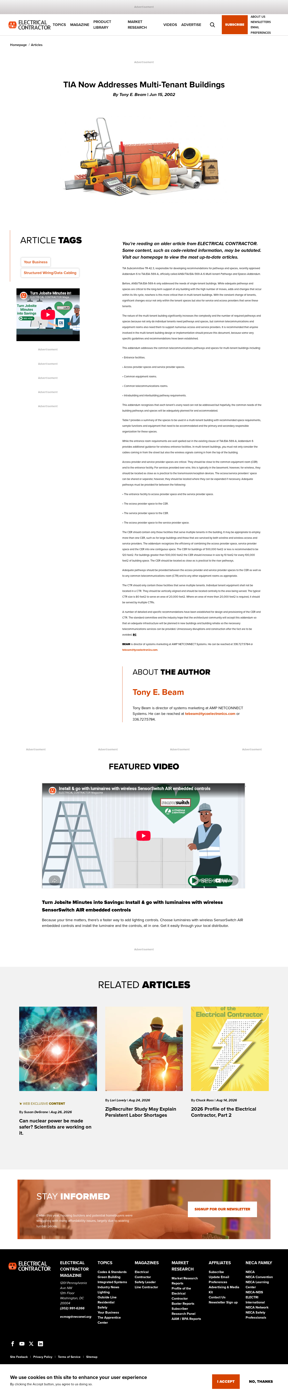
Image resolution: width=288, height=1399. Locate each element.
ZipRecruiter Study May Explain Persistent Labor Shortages (140, 1112)
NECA (250, 1272)
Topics (59, 24)
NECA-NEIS (254, 1292)
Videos (170, 24)
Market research (137, 25)
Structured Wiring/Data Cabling (50, 272)
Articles (37, 45)
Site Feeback (19, 1357)
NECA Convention (259, 1277)
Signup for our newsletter (222, 1209)
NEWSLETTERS (261, 22)
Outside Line (107, 1297)
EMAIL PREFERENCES (261, 30)
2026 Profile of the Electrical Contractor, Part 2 (223, 1112)
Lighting (104, 1292)
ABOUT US (258, 17)
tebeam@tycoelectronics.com (139, 650)
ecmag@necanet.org (75, 1317)
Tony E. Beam (158, 692)
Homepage (18, 45)
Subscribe (234, 25)
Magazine (79, 24)
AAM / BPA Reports (186, 1319)
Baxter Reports (183, 1304)
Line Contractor (146, 1287)
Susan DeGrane (36, 1112)
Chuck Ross (205, 1100)
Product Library (102, 25)
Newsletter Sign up (223, 1302)
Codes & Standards (112, 1272)
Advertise (191, 24)
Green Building (109, 1277)
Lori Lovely (118, 1100)
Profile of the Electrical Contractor (181, 1293)
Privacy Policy (42, 1357)
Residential (106, 1302)
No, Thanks (261, 1381)
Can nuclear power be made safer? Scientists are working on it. (55, 1127)
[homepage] (29, 24)
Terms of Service (69, 1357)
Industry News (108, 1287)
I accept (226, 1381)
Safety (102, 1307)
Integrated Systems (112, 1282)
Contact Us (217, 1297)
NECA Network (257, 1307)
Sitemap (91, 1357)
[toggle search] (212, 25)
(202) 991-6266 (72, 1308)
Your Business (36, 262)
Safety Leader (145, 1282)
